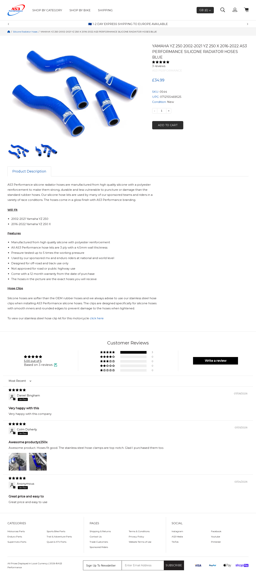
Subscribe (174, 565)
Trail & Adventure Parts (59, 536)
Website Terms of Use (140, 541)
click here (97, 318)
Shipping (105, 10)
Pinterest (216, 541)
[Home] (8, 31)
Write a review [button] (215, 360)
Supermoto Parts (16, 541)
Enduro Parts (14, 536)
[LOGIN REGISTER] (235, 10)
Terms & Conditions (139, 531)
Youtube (215, 536)
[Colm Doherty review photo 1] (18, 462)
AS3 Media (177, 536)
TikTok (175, 541)
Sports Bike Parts (56, 531)
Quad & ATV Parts (56, 541)
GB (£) (204, 10)
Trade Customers (99, 541)
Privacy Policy (136, 536)
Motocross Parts (16, 531)
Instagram (177, 531)
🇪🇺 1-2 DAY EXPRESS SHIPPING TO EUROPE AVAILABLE (128, 24)
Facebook (216, 531)
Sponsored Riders (99, 547)
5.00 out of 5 (33, 361)
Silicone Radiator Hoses (25, 31)
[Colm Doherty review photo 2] (38, 462)
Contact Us (96, 536)
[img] (128, 390)
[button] (200, 62)
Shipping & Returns (100, 531)
